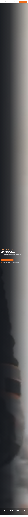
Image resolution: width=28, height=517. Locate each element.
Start (2, 1)
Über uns (10, 1)
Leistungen (5, 1)
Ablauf (14, 1)
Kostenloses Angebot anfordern (7, 260)
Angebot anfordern (22, 1)
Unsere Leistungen (17, 260)
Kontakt (16, 1)
